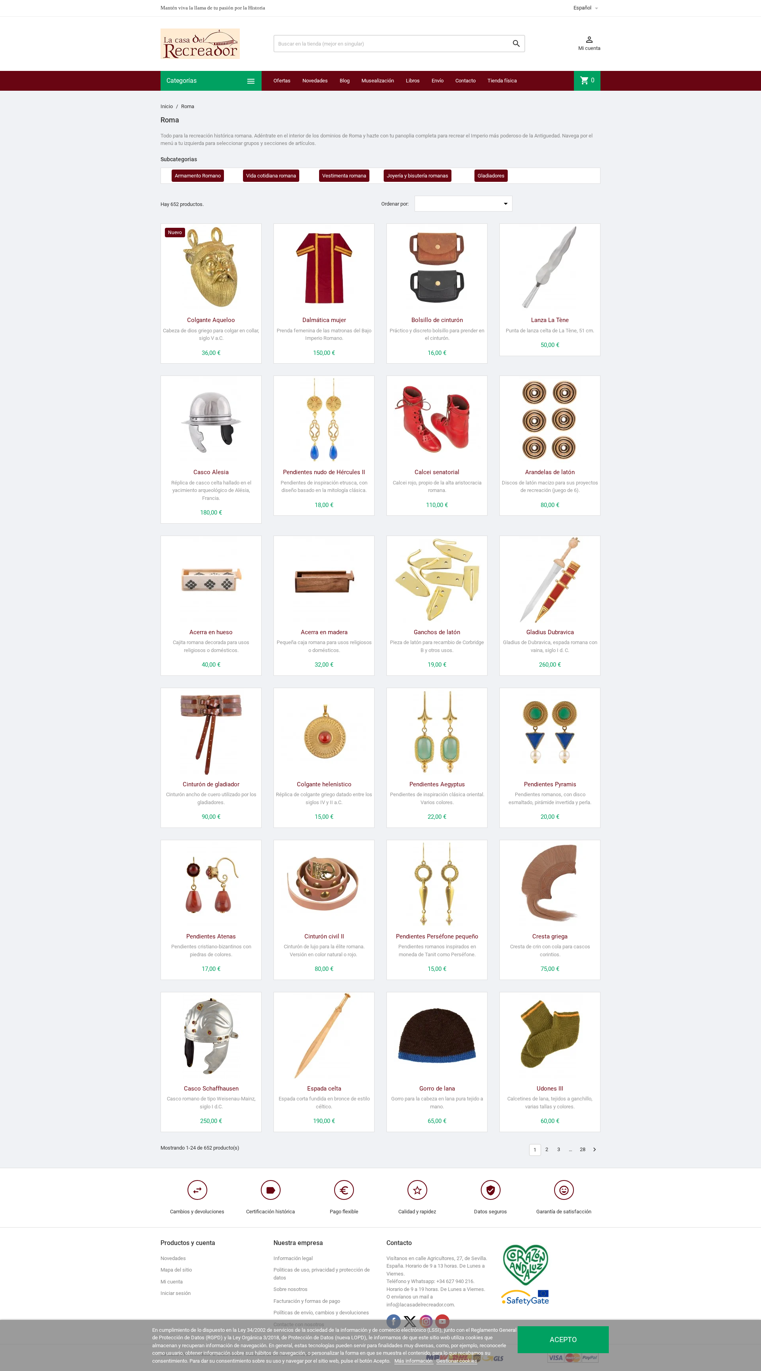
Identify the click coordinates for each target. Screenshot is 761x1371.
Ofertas (282, 81)
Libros (413, 81)
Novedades (315, 81)
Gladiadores (491, 176)
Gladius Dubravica (550, 632)
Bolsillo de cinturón (437, 320)
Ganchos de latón (437, 632)
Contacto (465, 81)
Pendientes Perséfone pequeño (437, 936)
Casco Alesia (211, 472)
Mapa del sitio (176, 1270)
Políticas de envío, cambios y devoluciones (321, 1313)
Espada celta (324, 1088)
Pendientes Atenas (211, 936)
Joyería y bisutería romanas (417, 176)
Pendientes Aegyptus (437, 784)
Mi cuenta (172, 1282)
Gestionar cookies (456, 1361)
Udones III (550, 1088)
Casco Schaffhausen (211, 1088)
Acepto (563, 1339)
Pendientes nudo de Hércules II (324, 472)
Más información (414, 1361)
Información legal (293, 1258)
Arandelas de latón (550, 472)
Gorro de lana (437, 1088)
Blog (345, 81)
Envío (438, 81)
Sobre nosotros (290, 1289)
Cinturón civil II (324, 936)
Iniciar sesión (176, 1293)
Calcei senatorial (437, 472)
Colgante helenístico (324, 784)
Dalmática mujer (324, 320)
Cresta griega (550, 936)
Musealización (377, 81)
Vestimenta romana (344, 176)
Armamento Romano (198, 176)
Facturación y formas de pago (306, 1301)
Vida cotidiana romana (271, 176)
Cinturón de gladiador (211, 784)
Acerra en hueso (211, 632)
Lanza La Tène (550, 320)
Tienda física (502, 81)
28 (582, 1149)
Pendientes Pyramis (550, 784)
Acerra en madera (324, 632)
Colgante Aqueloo (211, 320)
